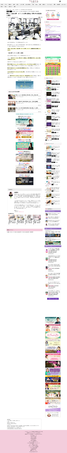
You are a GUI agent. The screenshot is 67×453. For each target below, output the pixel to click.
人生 (48, 114)
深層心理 (57, 162)
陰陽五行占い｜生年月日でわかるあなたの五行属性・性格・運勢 (56, 111)
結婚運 (57, 293)
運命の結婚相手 (51, 294)
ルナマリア (50, 268)
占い (55, 89)
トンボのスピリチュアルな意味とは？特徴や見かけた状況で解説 (56, 147)
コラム (6, 4)
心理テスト (10, 6)
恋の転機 (54, 278)
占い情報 (47, 150)
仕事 (57, 113)
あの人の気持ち (28, 4)
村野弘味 (55, 114)
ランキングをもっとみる (52, 19)
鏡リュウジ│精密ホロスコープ (33, 441)
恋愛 (46, 103)
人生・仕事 (22, 4)
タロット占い (64, 4)
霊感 (56, 168)
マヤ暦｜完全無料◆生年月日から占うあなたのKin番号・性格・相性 (56, 93)
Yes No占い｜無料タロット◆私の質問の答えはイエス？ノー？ (56, 81)
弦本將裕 (53, 90)
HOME (2, 4)
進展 (50, 103)
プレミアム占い (49, 4)
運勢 (54, 4)
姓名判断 (58, 4)
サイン (17, 11)
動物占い (55, 90)
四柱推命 (47, 133)
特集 (57, 106)
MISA (49, 259)
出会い (37, 4)
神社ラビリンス (21, 211)
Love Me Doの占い (33, 439)
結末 (55, 252)
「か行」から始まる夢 (31, 11)
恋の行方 (57, 278)
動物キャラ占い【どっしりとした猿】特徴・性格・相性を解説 (56, 182)
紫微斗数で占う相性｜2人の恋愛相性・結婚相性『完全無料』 (56, 124)
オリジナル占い (56, 285)
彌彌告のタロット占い (33, 450)
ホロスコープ (55, 107)
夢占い (2, 6)
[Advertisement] (53, 48)
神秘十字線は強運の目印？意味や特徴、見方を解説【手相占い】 (56, 188)
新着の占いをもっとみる (53, 298)
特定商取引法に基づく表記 (39, 431)
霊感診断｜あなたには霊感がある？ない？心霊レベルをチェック (56, 166)
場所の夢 (37, 11)
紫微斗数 (47, 127)
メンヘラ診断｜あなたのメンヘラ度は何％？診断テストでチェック (56, 160)
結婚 (14, 4)
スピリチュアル (55, 149)
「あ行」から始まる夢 (23, 11)
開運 (14, 11)
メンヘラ (47, 163)
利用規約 (33, 431)
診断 (14, 6)
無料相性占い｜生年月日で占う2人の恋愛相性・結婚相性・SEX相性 (56, 117)
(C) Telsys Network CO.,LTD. (33, 451)
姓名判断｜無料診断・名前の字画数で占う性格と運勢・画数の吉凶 (56, 136)
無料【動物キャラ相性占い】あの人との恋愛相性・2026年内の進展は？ (56, 100)
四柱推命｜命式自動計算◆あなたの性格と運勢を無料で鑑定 (56, 130)
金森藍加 (41, 17)
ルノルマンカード (54, 179)
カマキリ (49, 198)
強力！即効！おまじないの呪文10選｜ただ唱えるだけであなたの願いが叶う (56, 171)
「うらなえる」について (27, 431)
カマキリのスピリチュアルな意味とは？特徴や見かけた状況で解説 (56, 195)
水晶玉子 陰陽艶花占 (33, 440)
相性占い (44, 4)
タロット (53, 268)
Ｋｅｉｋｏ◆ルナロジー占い (33, 444)
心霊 (57, 168)
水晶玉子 (50, 293)
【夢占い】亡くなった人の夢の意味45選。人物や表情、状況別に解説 (56, 153)
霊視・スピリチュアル (53, 259)
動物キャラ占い (47, 185)
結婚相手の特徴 (55, 294)
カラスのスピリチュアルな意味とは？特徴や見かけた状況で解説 (56, 201)
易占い (6, 6)
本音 (51, 278)
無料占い (10, 4)
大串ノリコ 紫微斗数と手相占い (33, 445)
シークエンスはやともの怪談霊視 (33, 446)
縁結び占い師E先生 (51, 285)
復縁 (40, 4)
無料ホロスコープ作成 (55, 105)
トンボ (49, 150)
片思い (17, 4)
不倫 (33, 4)
